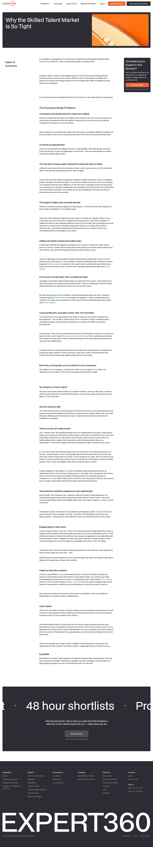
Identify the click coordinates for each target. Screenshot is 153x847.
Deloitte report (53, 264)
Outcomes (58, 3)
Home (4, 776)
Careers (106, 786)
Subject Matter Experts (37, 789)
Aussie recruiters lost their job (76, 336)
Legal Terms (126, 836)
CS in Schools (106, 579)
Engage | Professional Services (11, 787)
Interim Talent (33, 786)
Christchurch (58, 782)
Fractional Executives (36, 776)
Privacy (135, 836)
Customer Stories (110, 779)
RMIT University (74, 582)
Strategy (31, 779)
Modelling (32, 782)
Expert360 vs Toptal (86, 776)
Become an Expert (88, 3)
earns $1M (52, 478)
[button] (45, 3)
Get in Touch (133, 779)
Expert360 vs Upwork (86, 779)
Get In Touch (71, 3)
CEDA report (49, 302)
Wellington (57, 779)
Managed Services (10, 782)
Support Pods (33, 793)
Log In (102, 3)
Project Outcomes (9, 779)
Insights (106, 793)
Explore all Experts (35, 796)
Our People (107, 776)
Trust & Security (145, 836)
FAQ (104, 789)
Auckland (57, 776)
